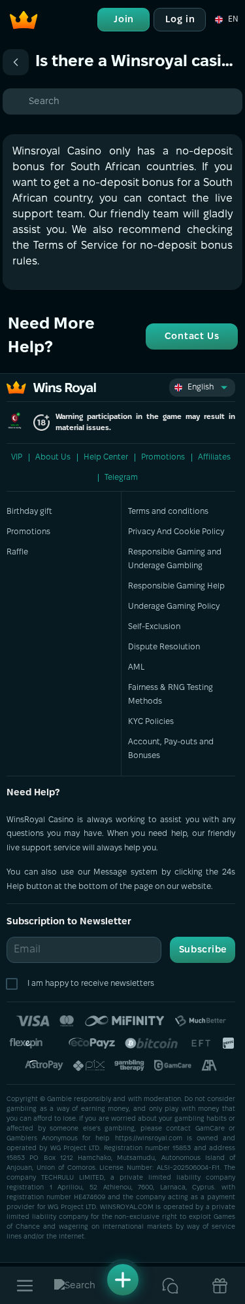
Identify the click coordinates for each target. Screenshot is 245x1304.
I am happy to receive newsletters (90, 983)
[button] (225, 20)
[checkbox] (14, 984)
